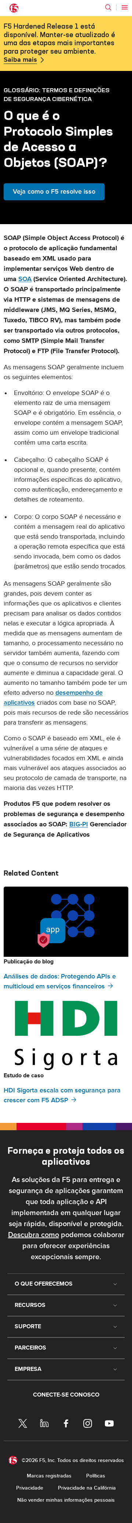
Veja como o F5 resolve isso (54, 191)
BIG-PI (78, 824)
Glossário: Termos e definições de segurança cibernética (57, 94)
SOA (25, 279)
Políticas (95, 1476)
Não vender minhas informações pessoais (66, 1500)
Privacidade (29, 1488)
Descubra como (33, 1235)
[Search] (108, 7)
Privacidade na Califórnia (87, 1488)
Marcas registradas (49, 1476)
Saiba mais (20, 60)
